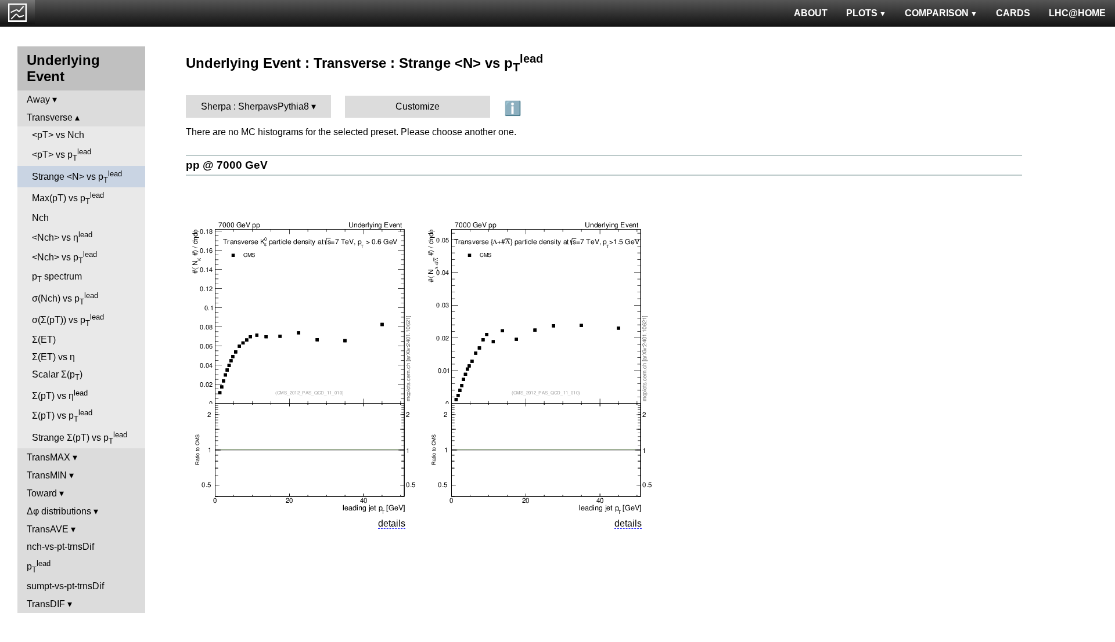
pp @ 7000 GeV (227, 165)
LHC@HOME (1077, 13)
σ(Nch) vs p (65, 298)
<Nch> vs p (64, 257)
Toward (42, 493)
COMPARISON (937, 13)
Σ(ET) (44, 339)
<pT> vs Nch (58, 135)
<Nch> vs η (62, 236)
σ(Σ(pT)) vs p (68, 320)
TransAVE (48, 529)
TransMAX (48, 457)
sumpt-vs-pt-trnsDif (65, 586)
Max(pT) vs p (68, 198)
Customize (417, 106)
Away (38, 99)
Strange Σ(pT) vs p (79, 437)
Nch (40, 218)
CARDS (1013, 13)
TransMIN (47, 475)
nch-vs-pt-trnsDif (60, 547)
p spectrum (57, 277)
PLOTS (861, 13)
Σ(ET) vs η (53, 357)
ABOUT (811, 13)
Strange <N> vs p (77, 176)
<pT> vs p (61, 154)
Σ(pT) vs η (60, 395)
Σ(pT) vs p (62, 415)
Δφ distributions (59, 511)
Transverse (50, 117)
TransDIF (46, 604)
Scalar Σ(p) (57, 375)
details (391, 523)
